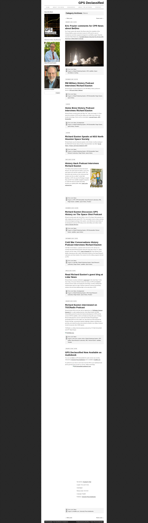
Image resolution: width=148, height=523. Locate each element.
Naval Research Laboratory (91, 199)
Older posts (68, 18)
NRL (100, 199)
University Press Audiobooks (78, 359)
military (69, 340)
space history (71, 97)
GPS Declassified (91, 2)
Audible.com (97, 359)
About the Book (58, 7)
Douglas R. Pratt (87, 481)
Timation (77, 126)
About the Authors (85, 7)
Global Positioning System (79, 71)
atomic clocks (81, 338)
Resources (71, 7)
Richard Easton (92, 340)
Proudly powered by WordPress (83, 521)
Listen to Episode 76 (86, 251)
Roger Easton (99, 96)
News (75, 69)
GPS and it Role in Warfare (76, 90)
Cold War (75, 262)
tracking (76, 72)
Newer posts (100, 18)
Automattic (100, 521)
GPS (87, 71)
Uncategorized (80, 122)
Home (48, 7)
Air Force (75, 338)
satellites (91, 71)
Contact (98, 7)
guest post (86, 280)
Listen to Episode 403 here (71, 224)
